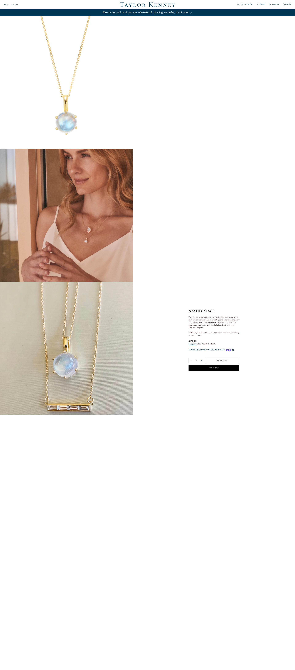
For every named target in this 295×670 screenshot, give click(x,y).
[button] (261, 4)
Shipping (192, 344)
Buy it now (213, 368)
